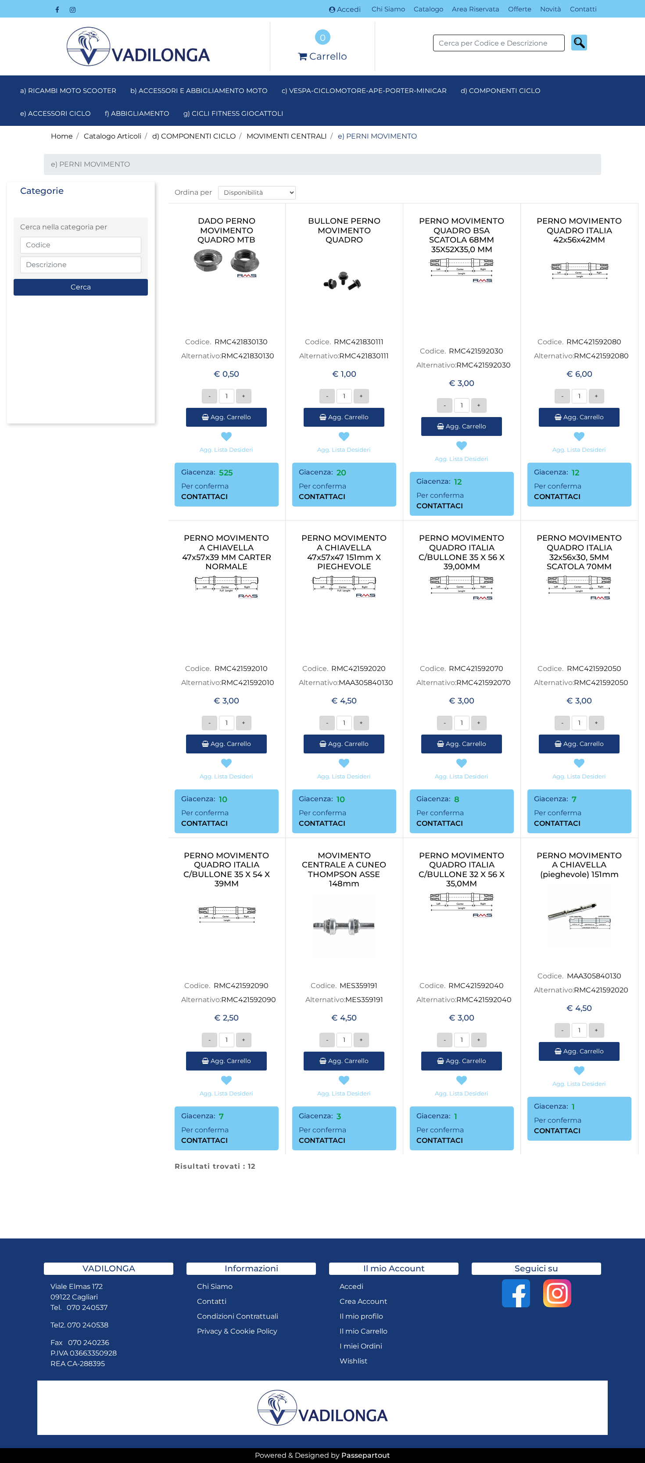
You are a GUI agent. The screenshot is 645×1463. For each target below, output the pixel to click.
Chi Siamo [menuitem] (388, 9)
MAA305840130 (366, 682)
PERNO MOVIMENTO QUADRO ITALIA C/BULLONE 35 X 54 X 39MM (226, 870)
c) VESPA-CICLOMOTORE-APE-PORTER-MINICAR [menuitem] (364, 90)
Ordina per (193, 192)
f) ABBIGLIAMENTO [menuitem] (137, 113)
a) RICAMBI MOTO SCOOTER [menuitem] (68, 90)
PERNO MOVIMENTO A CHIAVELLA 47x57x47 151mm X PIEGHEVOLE (344, 552)
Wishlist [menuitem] (354, 1361)
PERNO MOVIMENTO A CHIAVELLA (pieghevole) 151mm (579, 865)
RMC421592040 (476, 985)
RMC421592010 (241, 668)
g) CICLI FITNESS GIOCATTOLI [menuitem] (233, 113)
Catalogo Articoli (112, 136)
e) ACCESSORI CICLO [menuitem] (55, 113)
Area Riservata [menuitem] (475, 9)
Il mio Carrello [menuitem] (363, 1331)
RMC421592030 (476, 351)
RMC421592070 (476, 668)
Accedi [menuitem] (351, 1286)
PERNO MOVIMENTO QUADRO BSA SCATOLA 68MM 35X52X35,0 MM (461, 235)
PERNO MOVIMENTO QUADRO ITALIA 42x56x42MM (579, 231)
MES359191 (358, 985)
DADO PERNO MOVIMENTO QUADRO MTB (226, 231)
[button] (579, 42)
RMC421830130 (241, 342)
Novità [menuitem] (550, 9)
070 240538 (87, 1325)
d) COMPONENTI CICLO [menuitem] (501, 90)
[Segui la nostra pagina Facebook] (58, 9)
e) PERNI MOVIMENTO (377, 136)
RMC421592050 (594, 668)
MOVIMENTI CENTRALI (287, 136)
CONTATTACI (204, 496)
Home (62, 136)
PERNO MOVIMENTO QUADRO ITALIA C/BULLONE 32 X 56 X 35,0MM (462, 870)
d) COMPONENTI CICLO (194, 136)
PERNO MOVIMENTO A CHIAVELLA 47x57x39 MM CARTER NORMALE (226, 552)
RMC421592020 (358, 668)
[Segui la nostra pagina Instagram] (72, 9)
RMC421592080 (593, 342)
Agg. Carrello (230, 417)
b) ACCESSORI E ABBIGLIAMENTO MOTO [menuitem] (199, 90)
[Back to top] (620, 1438)
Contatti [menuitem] (583, 9)
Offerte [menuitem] (519, 9)
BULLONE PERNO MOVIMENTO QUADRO (344, 231)
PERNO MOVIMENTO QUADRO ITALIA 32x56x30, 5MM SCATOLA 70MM (579, 552)
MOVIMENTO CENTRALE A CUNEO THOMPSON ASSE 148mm (344, 870)
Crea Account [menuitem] (363, 1301)
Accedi (349, 9)
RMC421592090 (241, 985)
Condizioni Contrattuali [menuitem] (237, 1316)
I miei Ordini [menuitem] (361, 1346)
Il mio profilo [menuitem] (361, 1316)
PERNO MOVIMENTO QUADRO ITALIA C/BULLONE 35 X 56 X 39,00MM (462, 552)
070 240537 (87, 1307)
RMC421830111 (358, 342)
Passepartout (365, 1455)
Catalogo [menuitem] (428, 9)
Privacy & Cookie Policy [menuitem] (237, 1331)
